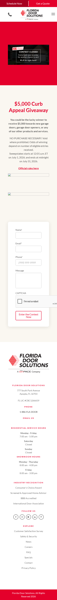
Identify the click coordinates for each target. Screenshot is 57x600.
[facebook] (15, 517)
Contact (28, 562)
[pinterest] (41, 517)
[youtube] (28, 517)
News (28, 541)
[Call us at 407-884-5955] (10, 14)
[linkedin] (34, 517)
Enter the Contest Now (28, 315)
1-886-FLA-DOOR (29, 411)
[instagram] (22, 517)
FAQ (28, 552)
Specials (28, 557)
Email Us (28, 418)
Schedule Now (14, 3)
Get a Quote (43, 3)
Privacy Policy (29, 568)
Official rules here (28, 168)
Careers (28, 547)
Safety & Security (28, 536)
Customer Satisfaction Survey (28, 531)
